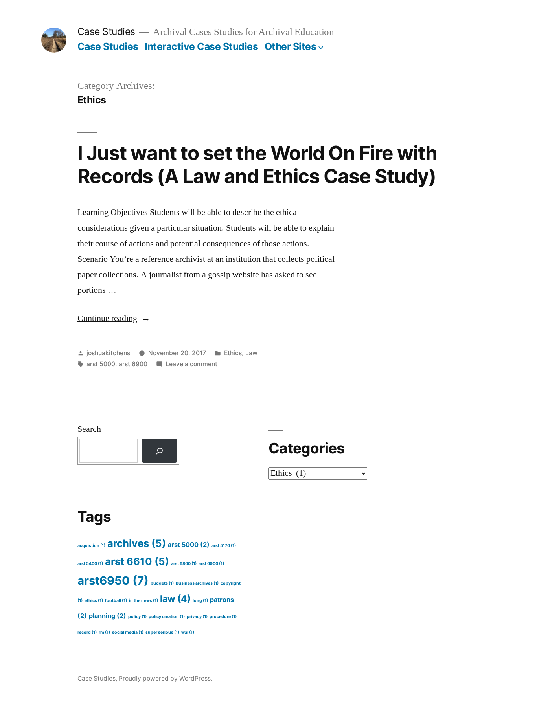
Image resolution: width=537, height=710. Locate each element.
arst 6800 (184, 563)
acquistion (91, 545)
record (87, 632)
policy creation (167, 616)
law (175, 598)
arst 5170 (223, 545)
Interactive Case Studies (201, 46)
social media (127, 632)
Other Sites (290, 46)
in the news (143, 600)
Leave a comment (191, 364)
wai (187, 632)
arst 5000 (100, 364)
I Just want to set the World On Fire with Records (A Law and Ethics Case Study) (257, 164)
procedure (223, 616)
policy (137, 616)
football (116, 600)
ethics (94, 600)
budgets (162, 583)
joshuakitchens (108, 353)
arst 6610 (137, 561)
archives (136, 543)
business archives (197, 583)
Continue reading (113, 318)
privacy (197, 616)
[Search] (159, 451)
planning (107, 616)
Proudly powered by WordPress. (165, 678)
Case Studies (106, 31)
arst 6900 (133, 364)
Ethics (233, 353)
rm (104, 632)
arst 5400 (90, 563)
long (200, 600)
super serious (162, 632)
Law (251, 353)
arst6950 (113, 580)
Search (89, 429)
